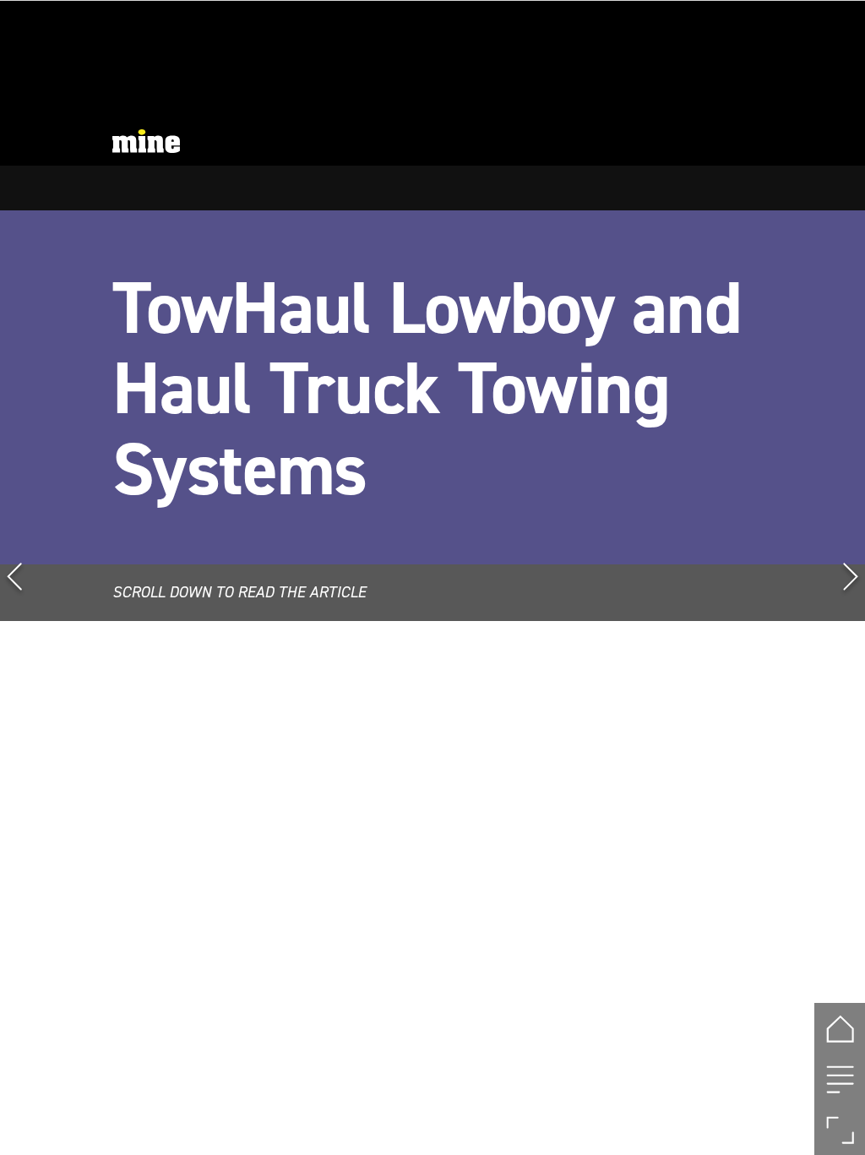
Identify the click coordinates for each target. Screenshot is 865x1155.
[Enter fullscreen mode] (839, 1129)
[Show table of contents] (839, 1079)
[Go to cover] (839, 1028)
